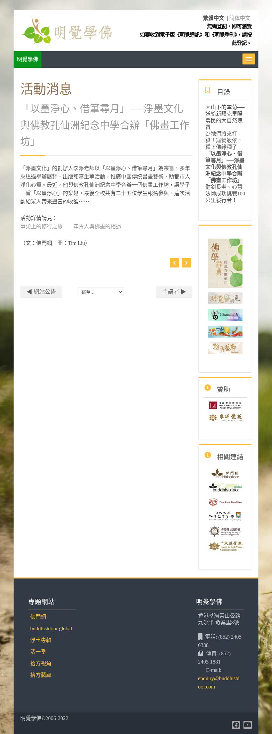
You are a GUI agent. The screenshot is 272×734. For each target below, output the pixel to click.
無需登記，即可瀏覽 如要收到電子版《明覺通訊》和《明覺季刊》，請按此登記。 (196, 35)
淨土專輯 (40, 640)
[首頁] (66, 30)
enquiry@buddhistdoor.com (218, 682)
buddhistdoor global (51, 628)
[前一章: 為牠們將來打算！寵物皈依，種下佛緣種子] (174, 264)
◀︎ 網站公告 (41, 292)
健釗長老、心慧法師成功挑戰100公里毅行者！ (225, 193)
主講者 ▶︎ (174, 292)
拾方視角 (40, 663)
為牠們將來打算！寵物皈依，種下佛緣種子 (223, 140)
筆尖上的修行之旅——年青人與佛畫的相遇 (70, 226)
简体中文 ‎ (240, 18)
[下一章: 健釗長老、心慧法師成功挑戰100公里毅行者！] (186, 264)
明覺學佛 (27, 59)
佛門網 (38, 617)
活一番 (38, 652)
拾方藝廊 (40, 675)
